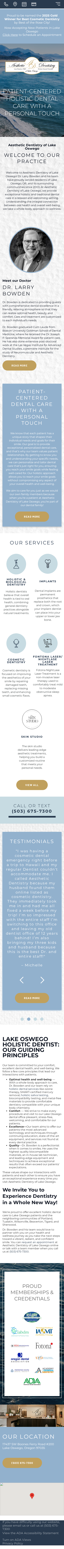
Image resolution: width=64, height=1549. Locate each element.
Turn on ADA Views (16, 1540)
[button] (32, 1496)
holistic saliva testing (34, 1095)
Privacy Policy (12, 1543)
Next (41, 980)
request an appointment (38, 1242)
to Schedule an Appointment (32, 35)
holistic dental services (24, 1089)
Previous (23, 980)
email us (19, 1525)
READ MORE (19, 365)
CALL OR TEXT (32, 808)
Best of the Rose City (34, 22)
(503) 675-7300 (19, 1251)
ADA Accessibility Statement (37, 1533)
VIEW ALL (32, 784)
